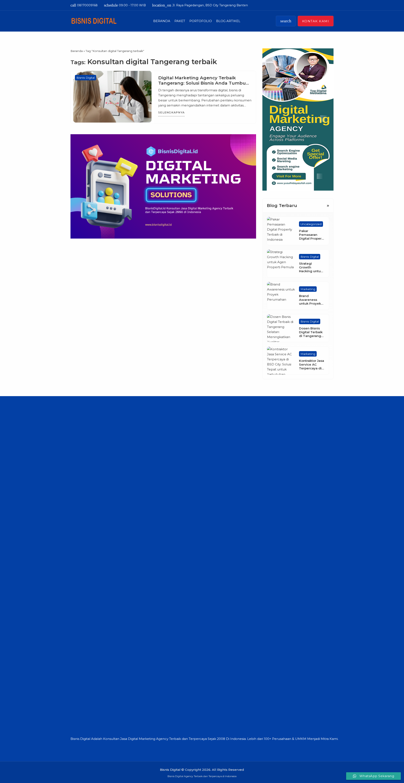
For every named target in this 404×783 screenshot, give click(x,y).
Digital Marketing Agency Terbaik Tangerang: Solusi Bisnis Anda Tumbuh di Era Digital (203, 83)
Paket (179, 21)
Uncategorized (311, 224)
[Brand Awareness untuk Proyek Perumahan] (281, 296)
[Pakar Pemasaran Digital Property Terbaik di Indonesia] (281, 231)
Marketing (307, 289)
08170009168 (84, 5)
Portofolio (200, 21)
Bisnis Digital (85, 77)
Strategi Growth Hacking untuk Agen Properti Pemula (311, 271)
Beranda (161, 21)
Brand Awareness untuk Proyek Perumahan (310, 301)
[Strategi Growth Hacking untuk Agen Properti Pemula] (281, 263)
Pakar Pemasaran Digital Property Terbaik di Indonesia (311, 238)
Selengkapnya (171, 112)
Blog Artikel (228, 21)
